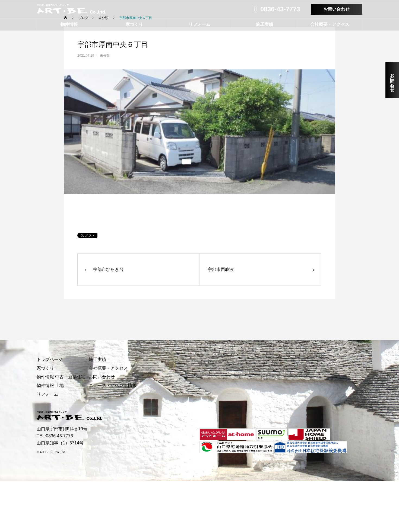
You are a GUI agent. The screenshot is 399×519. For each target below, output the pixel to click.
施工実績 (264, 24)
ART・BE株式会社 (71, 9)
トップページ (50, 359)
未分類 (105, 55)
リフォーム (199, 24)
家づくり (134, 24)
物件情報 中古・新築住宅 (61, 376)
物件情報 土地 (50, 385)
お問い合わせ (337, 9)
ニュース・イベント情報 (113, 385)
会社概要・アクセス (329, 24)
